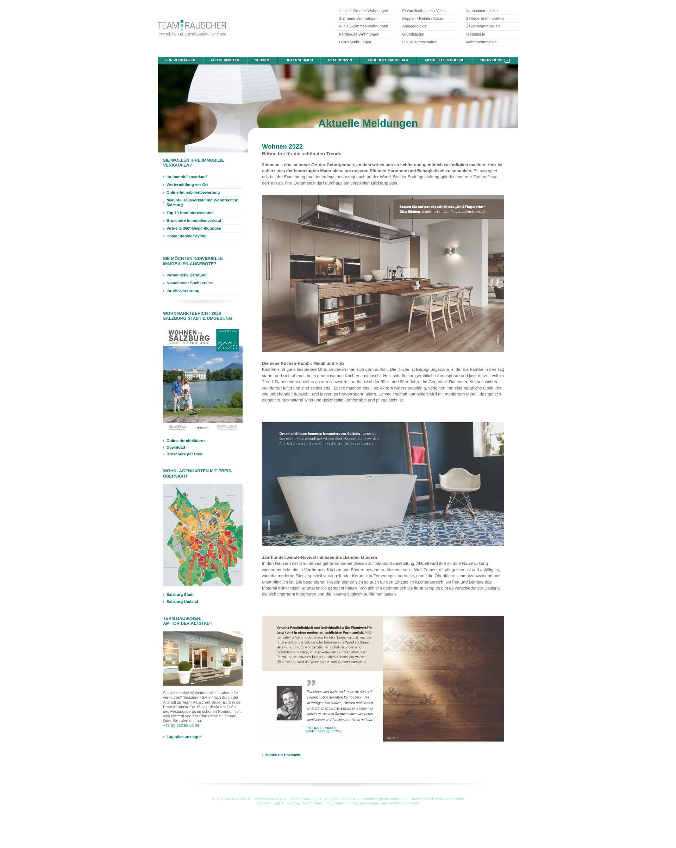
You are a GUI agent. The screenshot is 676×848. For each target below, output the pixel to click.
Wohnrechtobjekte (480, 42)
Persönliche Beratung (187, 275)
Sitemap (293, 803)
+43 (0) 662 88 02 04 (181, 726)
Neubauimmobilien (481, 11)
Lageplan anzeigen (184, 737)
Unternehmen (299, 60)
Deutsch (263, 803)
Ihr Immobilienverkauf (187, 177)
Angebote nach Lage (388, 60)
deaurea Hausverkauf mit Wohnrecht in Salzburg (202, 202)
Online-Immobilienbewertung (193, 193)
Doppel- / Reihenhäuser (422, 19)
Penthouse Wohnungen (359, 34)
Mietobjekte (475, 34)
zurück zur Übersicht (282, 755)
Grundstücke (413, 34)
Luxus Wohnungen (355, 42)
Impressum (334, 803)
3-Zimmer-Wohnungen (358, 19)
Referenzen (340, 60)
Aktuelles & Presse (444, 60)
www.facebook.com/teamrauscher (437, 799)
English (278, 803)
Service (262, 60)
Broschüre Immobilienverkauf (194, 221)
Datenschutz (313, 803)
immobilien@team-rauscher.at (385, 799)
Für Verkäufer (180, 60)
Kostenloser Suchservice (190, 283)
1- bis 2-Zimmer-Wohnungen (363, 11)
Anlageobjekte (414, 26)
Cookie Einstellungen (362, 803)
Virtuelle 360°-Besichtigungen (194, 228)
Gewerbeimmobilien (482, 26)
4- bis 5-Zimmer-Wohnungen (363, 26)
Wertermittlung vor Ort (187, 185)
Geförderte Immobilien (484, 19)
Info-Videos (491, 60)
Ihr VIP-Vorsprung (183, 291)
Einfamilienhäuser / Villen (423, 11)
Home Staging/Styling (187, 236)
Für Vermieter (225, 60)
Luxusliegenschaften (419, 42)
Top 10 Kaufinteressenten (190, 213)
